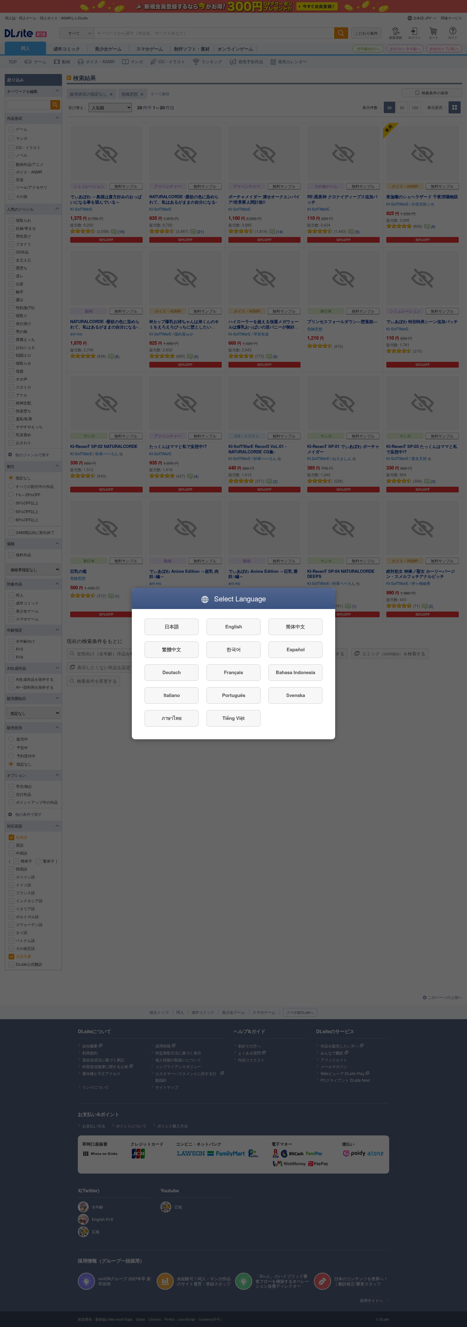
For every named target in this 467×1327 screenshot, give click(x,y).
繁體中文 (171, 649)
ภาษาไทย (172, 718)
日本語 (172, 626)
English (233, 626)
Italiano (172, 695)
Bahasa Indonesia (295, 672)
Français (233, 672)
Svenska (295, 695)
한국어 (234, 649)
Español (296, 649)
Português (233, 695)
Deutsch (171, 672)
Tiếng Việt (233, 718)
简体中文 (295, 626)
